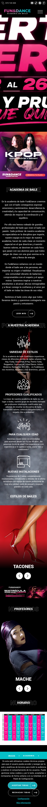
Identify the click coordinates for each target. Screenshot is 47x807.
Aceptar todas (20, 785)
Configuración (23, 798)
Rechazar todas (21, 792)
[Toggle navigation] (39, 11)
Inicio (11, 755)
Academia (28, 755)
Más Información (23, 802)
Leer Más (21, 313)
